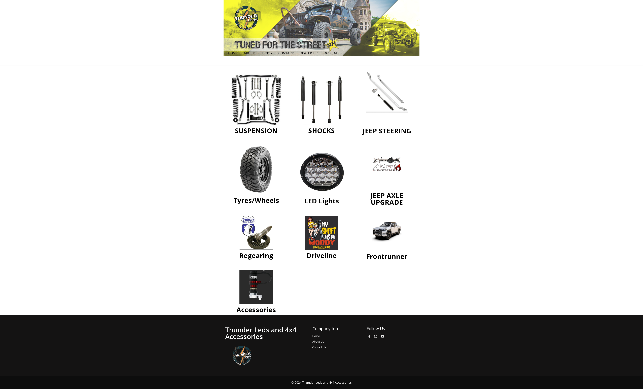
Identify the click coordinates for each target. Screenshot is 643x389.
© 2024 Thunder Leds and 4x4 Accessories (321, 382)
